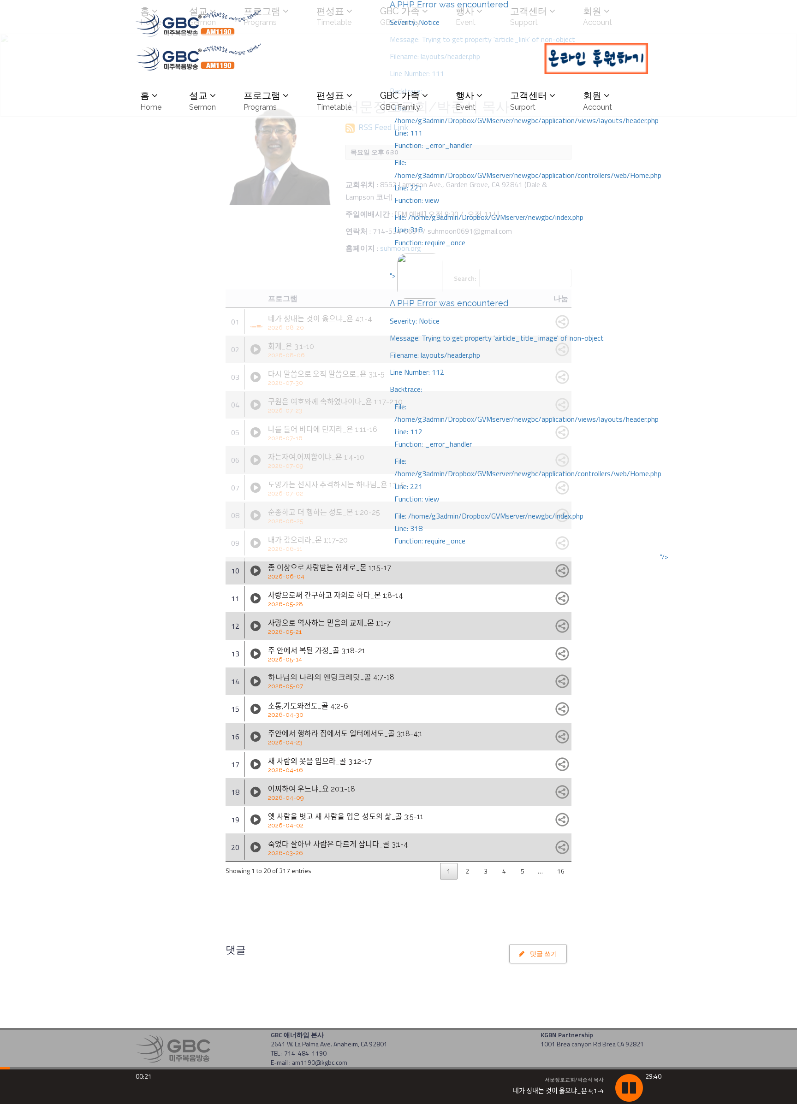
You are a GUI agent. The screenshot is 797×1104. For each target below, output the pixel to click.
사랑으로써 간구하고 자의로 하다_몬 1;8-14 (335, 599)
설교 (202, 101)
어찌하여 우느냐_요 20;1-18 (311, 793)
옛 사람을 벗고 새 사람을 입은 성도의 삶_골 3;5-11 (345, 820)
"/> (664, 556)
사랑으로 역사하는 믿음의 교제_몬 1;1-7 (329, 627)
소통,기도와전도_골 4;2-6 (308, 710)
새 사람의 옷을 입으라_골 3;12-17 (320, 765)
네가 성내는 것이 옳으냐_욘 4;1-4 (558, 1090)
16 (561, 871)
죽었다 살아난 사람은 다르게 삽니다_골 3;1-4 (338, 848)
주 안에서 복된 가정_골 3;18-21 (316, 654)
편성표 (333, 101)
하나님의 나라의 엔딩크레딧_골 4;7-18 (331, 681)
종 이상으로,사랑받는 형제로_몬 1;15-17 (329, 571)
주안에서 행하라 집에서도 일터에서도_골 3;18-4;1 (345, 737)
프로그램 (262, 101)
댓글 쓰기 (540, 953)
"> (525, 408)
